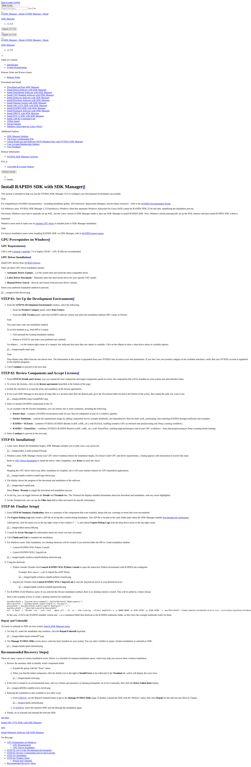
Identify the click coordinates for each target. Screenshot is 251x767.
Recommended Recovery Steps (21, 763)
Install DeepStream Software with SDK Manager (29, 92)
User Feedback (14, 147)
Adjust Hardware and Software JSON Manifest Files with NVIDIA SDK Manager (45, 141)
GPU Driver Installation (26, 460)
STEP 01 (22, 698)
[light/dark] (2, 32)
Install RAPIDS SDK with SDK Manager (26, 108)
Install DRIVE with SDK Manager (23, 113)
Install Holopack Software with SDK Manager (28, 111)
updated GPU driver (45, 223)
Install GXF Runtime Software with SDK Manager (30, 95)
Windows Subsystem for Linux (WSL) (24, 126)
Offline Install (13, 121)
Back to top (7, 5)
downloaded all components (176, 517)
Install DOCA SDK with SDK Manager (25, 116)
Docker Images (14, 124)
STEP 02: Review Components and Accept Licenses (31, 753)
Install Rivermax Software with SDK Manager (28, 100)
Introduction (12, 65)
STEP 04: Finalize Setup (18, 758)
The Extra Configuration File (20, 139)
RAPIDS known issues (93, 233)
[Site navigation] (2, 12)
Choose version (8, 172)
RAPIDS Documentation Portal (155, 203)
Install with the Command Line (21, 118)
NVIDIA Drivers (32, 263)
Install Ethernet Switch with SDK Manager (26, 103)
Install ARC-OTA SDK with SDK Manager (27, 105)
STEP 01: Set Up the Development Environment (29, 750)
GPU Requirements (22, 745)
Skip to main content (10, 2)
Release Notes (13, 77)
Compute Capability (21, 251)
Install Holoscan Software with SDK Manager (28, 97)
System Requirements (17, 67)
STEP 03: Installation (16, 755)
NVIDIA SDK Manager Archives (22, 156)
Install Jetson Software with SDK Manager (26, 90)
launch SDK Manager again (57, 626)
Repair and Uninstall (22, 760)
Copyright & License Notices (20, 166)
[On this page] (2, 38)
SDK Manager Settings (17, 136)
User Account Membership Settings (23, 144)
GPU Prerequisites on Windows (21, 742)
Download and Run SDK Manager (23, 87)
